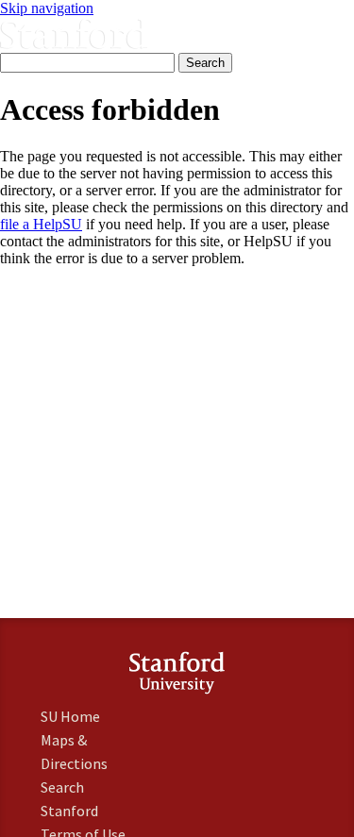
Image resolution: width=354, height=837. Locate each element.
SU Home (70, 716)
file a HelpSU (41, 224)
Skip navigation (46, 8)
